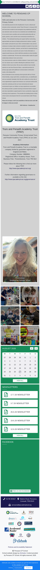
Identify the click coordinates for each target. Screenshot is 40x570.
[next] (36, 348)
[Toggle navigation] (38, 6)
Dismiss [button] (10, 567)
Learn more (24, 565)
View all (20, 380)
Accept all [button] (28, 567)
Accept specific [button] (18, 567)
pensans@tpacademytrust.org (21, 505)
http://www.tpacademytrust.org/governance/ (20, 179)
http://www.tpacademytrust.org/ (20, 168)
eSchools (23, 553)
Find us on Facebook (21, 491)
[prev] (31, 348)
